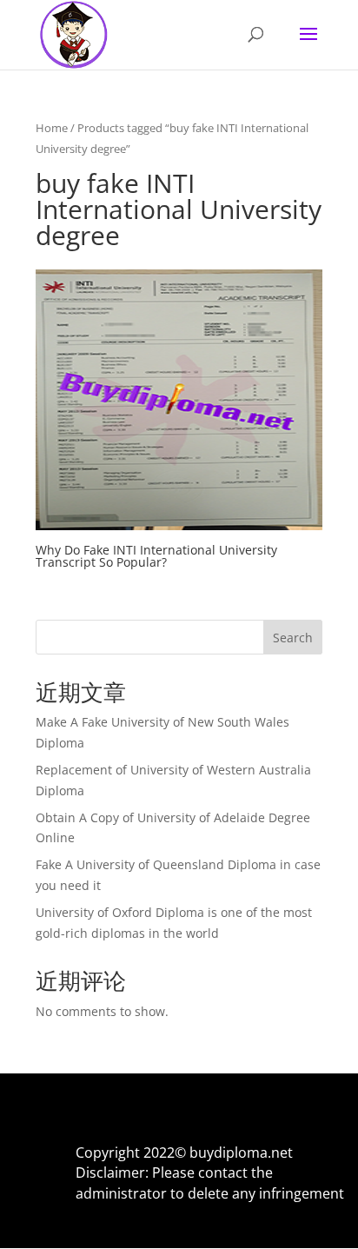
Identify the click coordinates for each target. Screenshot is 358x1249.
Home (52, 128)
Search (293, 637)
